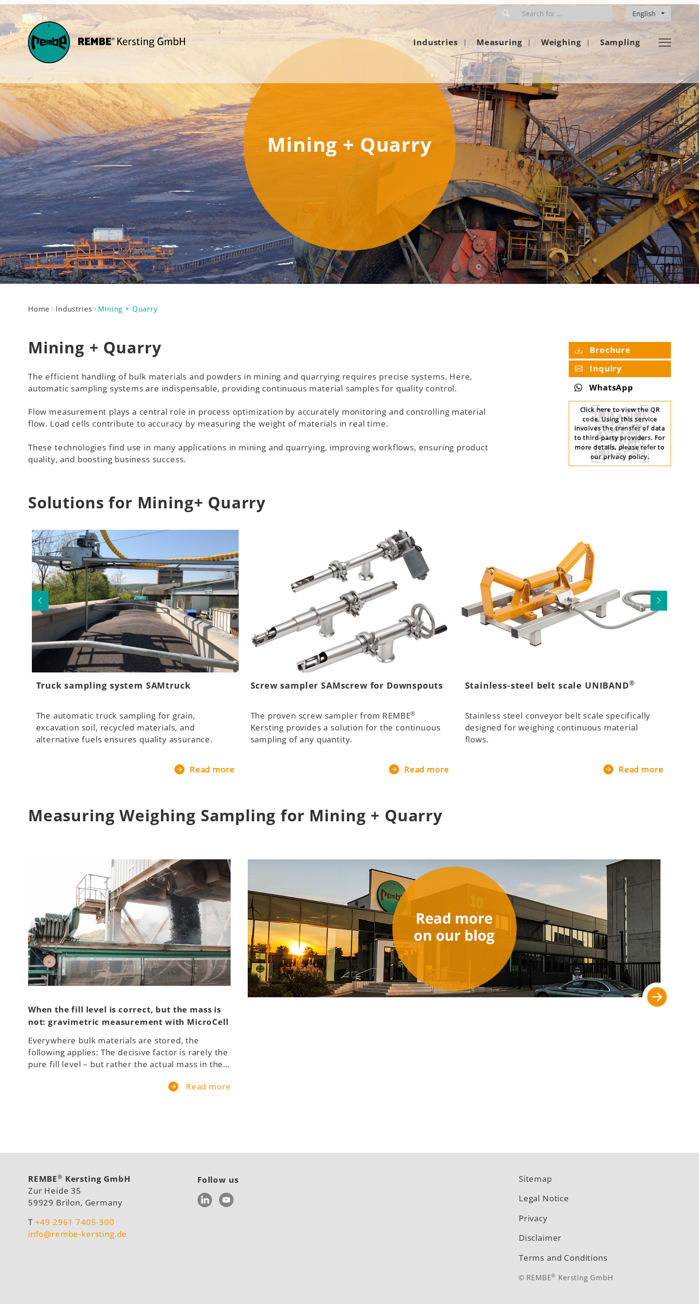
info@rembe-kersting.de (77, 1233)
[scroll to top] (677, 1282)
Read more (210, 769)
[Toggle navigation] (665, 42)
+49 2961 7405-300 (75, 1221)
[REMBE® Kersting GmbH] (106, 42)
